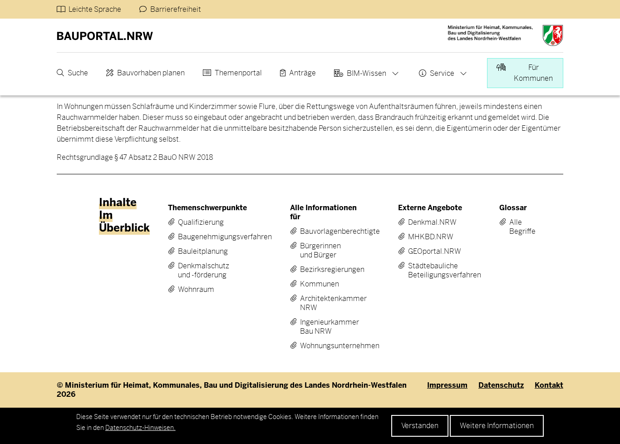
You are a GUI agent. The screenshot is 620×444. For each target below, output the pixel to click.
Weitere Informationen (497, 425)
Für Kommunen (533, 73)
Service (442, 73)
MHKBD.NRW (429, 237)
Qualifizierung (201, 222)
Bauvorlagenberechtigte (324, 231)
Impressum (447, 385)
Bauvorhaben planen (151, 73)
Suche (78, 73)
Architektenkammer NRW (324, 303)
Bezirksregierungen (324, 269)
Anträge (302, 73)
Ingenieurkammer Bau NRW (324, 327)
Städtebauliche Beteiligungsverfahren (429, 270)
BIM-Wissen (366, 73)
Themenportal (238, 73)
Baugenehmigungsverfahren (206, 237)
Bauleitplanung (203, 251)
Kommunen (319, 284)
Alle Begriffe (515, 227)
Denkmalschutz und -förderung (203, 270)
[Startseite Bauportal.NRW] (105, 35)
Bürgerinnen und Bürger (320, 251)
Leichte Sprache (95, 9)
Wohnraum (196, 289)
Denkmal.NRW (429, 222)
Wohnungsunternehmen (324, 345)
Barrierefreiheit (175, 9)
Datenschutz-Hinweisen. (140, 428)
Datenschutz (501, 385)
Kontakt (549, 385)
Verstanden (419, 425)
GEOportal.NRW (429, 251)
